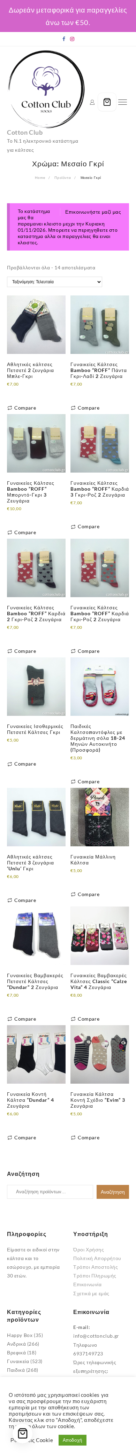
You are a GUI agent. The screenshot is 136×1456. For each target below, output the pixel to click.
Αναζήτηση (113, 1192)
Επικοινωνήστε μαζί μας (93, 212)
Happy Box (19, 1335)
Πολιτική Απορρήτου (97, 1258)
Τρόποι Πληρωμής (94, 1276)
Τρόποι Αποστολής (95, 1267)
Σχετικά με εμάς (91, 1293)
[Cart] (107, 102)
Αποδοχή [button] (72, 1440)
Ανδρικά (16, 1344)
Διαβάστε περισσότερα (33, 392)
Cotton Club (25, 132)
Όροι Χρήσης (88, 1249)
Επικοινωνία (87, 1284)
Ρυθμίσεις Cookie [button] (31, 1440)
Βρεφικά (16, 1352)
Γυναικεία (18, 1361)
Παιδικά (16, 1370)
